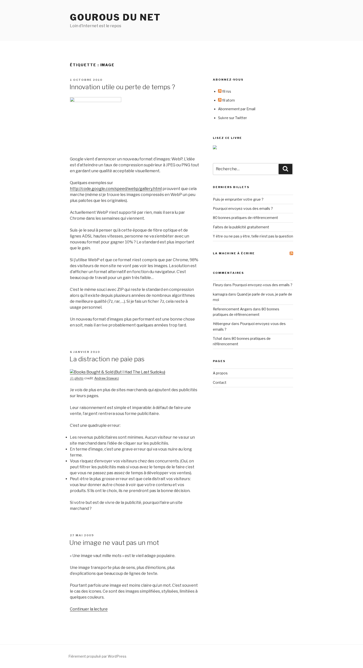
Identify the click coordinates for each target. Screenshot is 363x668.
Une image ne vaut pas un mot (114, 542)
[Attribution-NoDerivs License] (72, 378)
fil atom (228, 100)
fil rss (226, 91)
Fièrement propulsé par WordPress (97, 656)
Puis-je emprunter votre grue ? (238, 199)
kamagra (220, 294)
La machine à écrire (234, 253)
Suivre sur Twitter (232, 118)
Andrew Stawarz (106, 378)
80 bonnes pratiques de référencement (245, 217)
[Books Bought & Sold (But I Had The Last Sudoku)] (117, 372)
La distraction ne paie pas (106, 359)
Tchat (217, 338)
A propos (220, 373)
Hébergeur (222, 324)
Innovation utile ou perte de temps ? (122, 87)
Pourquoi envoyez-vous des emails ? (243, 208)
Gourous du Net (115, 17)
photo (79, 378)
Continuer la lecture (89, 609)
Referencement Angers (232, 309)
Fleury (218, 285)
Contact (219, 382)
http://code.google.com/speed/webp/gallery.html (116, 188)
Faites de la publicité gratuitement (241, 227)
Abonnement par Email (236, 109)
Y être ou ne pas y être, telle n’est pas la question (253, 236)
